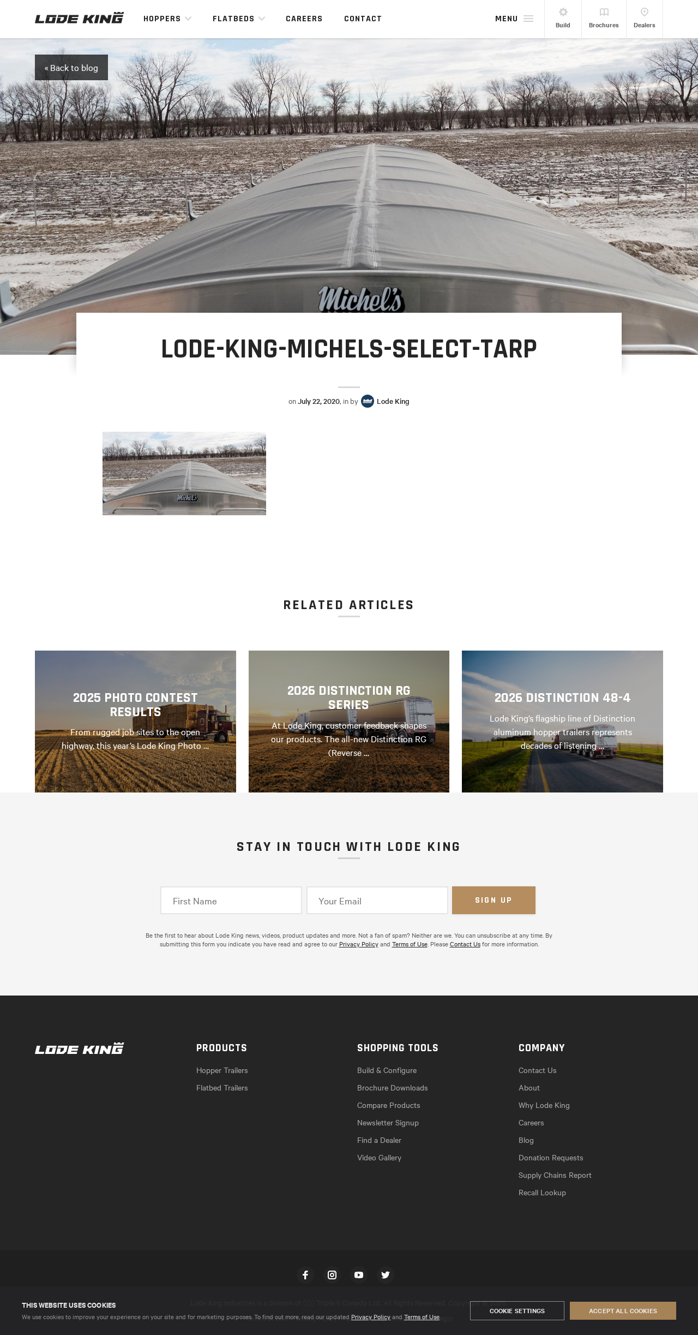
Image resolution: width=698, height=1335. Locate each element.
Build (563, 24)
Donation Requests (551, 1157)
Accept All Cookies (623, 1310)
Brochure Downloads (392, 1087)
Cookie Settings (517, 1310)
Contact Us (465, 943)
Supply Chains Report (555, 1174)
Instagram (332, 1275)
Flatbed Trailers (222, 1087)
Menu (506, 19)
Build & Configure (387, 1069)
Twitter (385, 1275)
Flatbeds (234, 19)
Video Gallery (379, 1157)
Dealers (644, 24)
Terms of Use (422, 1316)
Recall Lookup (542, 1192)
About (529, 1087)
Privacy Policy (370, 1316)
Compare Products (388, 1104)
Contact (363, 19)
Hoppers (162, 19)
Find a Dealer (379, 1139)
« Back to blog (71, 67)
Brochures (604, 24)
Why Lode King (544, 1104)
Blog (526, 1139)
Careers (304, 19)
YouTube (359, 1275)
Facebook (305, 1275)
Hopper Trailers (222, 1069)
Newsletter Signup (388, 1122)
